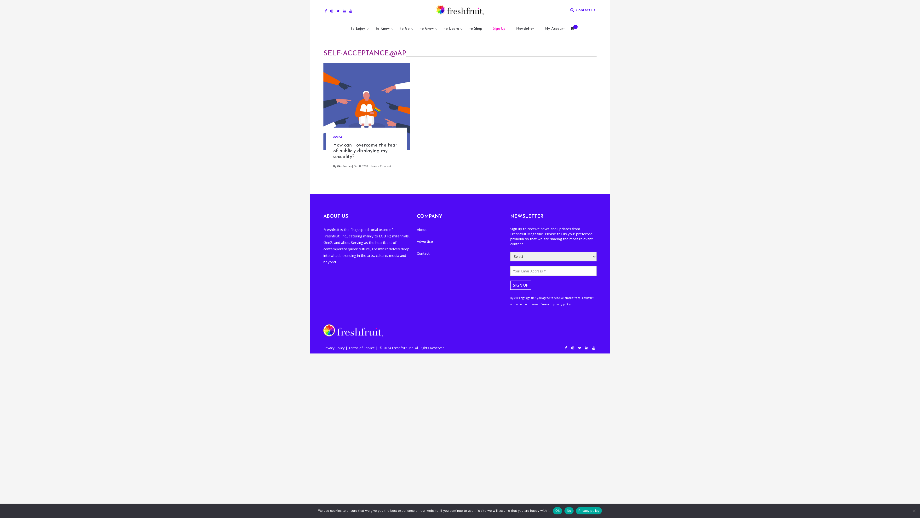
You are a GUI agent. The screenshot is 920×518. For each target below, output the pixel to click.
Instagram (331, 8)
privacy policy (562, 304)
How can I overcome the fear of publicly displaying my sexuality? (365, 151)
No (569, 510)
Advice (337, 136)
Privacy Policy (334, 348)
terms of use (538, 304)
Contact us (585, 9)
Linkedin (344, 8)
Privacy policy (588, 510)
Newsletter (525, 29)
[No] (914, 510)
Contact (423, 253)
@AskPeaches (344, 166)
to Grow (427, 29)
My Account (555, 29)
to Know (383, 29)
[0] (572, 29)
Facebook (325, 8)
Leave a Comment (381, 166)
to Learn (451, 29)
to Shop (475, 29)
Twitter (338, 8)
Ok (557, 510)
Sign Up (499, 29)
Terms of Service (362, 348)
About (422, 229)
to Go (405, 29)
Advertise (425, 241)
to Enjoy (358, 29)
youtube (350, 8)
